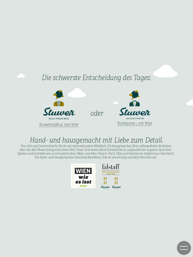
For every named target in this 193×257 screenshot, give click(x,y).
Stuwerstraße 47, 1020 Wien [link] (58, 124)
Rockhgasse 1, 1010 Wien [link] (134, 123)
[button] (184, 248)
